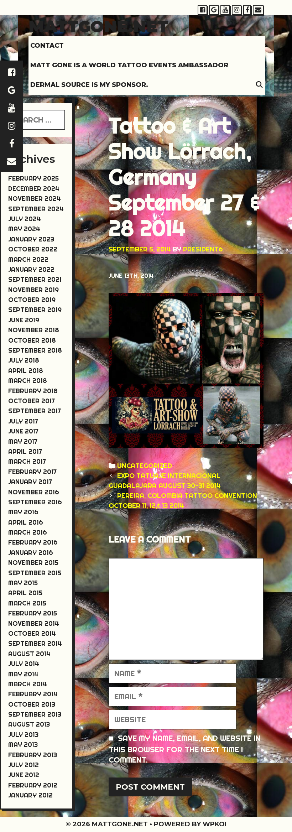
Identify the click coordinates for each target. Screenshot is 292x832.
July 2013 (23, 734)
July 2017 (23, 421)
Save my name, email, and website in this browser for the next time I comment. (184, 749)
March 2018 (27, 380)
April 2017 (25, 451)
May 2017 (22, 441)
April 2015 (25, 593)
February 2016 (33, 542)
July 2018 (23, 360)
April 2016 (25, 522)
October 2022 (32, 249)
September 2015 (34, 573)
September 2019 (35, 310)
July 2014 (23, 664)
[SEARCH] (259, 85)
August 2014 (29, 654)
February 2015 (32, 613)
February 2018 (33, 391)
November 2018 (33, 330)
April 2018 (25, 370)
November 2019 (33, 290)
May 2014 (23, 674)
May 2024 (24, 229)
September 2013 (34, 714)
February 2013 (32, 755)
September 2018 (35, 350)
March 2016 (27, 532)
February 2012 (32, 785)
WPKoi (214, 824)
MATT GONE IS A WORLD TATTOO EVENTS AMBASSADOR (129, 65)
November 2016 (33, 492)
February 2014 (33, 694)
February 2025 (33, 178)
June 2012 (23, 775)
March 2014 (27, 684)
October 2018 (32, 340)
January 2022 (31, 269)
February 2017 (32, 472)
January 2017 (30, 482)
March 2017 (27, 461)
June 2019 (23, 320)
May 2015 (23, 583)
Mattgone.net (98, 26)
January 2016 (30, 552)
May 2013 (23, 744)
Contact (47, 46)
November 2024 (34, 198)
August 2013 (29, 724)
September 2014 (35, 643)
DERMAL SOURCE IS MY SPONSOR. (89, 85)
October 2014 (32, 633)
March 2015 (27, 603)
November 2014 (33, 623)
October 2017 (31, 401)
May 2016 (23, 512)
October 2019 (32, 300)
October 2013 (31, 704)
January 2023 (31, 239)
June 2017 (23, 431)
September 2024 (36, 209)
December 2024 (33, 188)
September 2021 (35, 279)
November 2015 (33, 562)
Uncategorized (144, 466)
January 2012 (30, 795)
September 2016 (35, 502)
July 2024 (24, 219)
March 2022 (28, 259)
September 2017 (34, 411)
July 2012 (23, 765)
